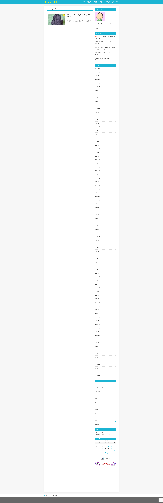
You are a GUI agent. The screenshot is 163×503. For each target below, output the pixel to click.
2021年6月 (97, 284)
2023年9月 (97, 185)
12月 (53, 495)
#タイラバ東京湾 (105, 432)
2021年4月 (97, 291)
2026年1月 (97, 90)
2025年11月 (97, 97)
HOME (46, 495)
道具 (96, 420)
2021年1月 (97, 302)
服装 (96, 406)
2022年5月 (97, 243)
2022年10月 (97, 225)
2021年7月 (97, 280)
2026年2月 (97, 86)
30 (105, 452)
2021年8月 (97, 276)
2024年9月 (97, 141)
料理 (96, 402)
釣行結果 (97, 424)
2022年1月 (97, 258)
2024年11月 (97, 134)
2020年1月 (97, 346)
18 (111, 448)
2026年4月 (97, 79)
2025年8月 (97, 108)
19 (114, 448)
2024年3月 (97, 163)
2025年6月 (97, 112)
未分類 (96, 409)
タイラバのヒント (99, 387)
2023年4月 (97, 203)
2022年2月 (97, 254)
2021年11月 (97, 265)
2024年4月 (97, 159)
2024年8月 (97, 145)
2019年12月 (97, 350)
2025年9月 (97, 104)
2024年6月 (97, 152)
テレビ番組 (97, 391)
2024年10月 (97, 137)
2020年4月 (97, 335)
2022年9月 (97, 229)
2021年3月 (97, 295)
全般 (96, 395)
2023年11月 (97, 178)
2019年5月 (97, 375)
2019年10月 (97, 357)
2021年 (50, 495)
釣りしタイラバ (52, 2)
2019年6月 (97, 371)
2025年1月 (97, 126)
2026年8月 (97, 68)
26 (114, 450)
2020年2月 (97, 342)
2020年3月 (97, 339)
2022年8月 (97, 232)
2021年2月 (97, 298)
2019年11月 (97, 353)
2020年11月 (97, 309)
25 (111, 450)
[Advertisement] (105, 478)
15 (102, 448)
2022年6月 (97, 240)
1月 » (107, 453)
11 (111, 446)
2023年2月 (97, 211)
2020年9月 (97, 317)
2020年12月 (97, 306)
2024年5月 (97, 156)
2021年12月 (97, 262)
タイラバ (110, 434)
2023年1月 (97, 214)
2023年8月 (97, 189)
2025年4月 (97, 115)
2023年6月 (97, 196)
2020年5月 (97, 331)
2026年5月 (97, 75)
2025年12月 (97, 94)
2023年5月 (97, 200)
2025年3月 (97, 119)
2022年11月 (97, 222)
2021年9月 (97, 273)
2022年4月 (97, 247)
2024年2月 (97, 167)
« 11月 (104, 453)
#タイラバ (98, 432)
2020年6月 (97, 328)
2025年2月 (97, 123)
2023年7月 (97, 192)
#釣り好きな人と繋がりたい (101, 434)
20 (96, 450)
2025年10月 (97, 101)
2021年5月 (97, 287)
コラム (96, 384)
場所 (96, 398)
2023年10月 (97, 181)
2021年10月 (97, 269)
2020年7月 (97, 324)
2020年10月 (97, 313)
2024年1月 (97, 170)
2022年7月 (97, 236)
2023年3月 (97, 207)
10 (108, 446)
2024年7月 (97, 148)
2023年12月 (97, 174)
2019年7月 (97, 368)
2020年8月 (97, 320)
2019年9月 (97, 360)
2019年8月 (97, 364)
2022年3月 (97, 251)
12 (114, 446)
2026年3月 (97, 83)
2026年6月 (97, 72)
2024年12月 (97, 130)
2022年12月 (97, 218)
